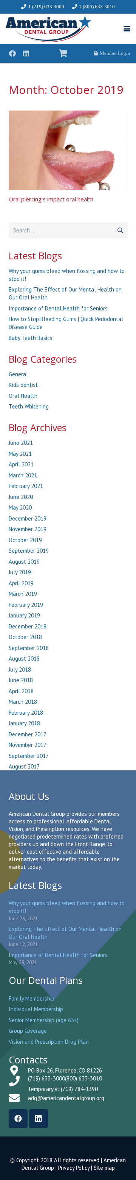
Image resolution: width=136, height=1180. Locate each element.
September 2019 (29, 550)
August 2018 (24, 658)
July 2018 (20, 669)
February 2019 (26, 604)
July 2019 (20, 572)
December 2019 (27, 518)
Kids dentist (23, 384)
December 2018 (27, 626)
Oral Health (23, 395)
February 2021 (26, 485)
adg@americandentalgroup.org (66, 1098)
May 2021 (20, 453)
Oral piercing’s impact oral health (51, 199)
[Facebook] (12, 53)
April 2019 (21, 583)
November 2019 (27, 529)
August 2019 (24, 561)
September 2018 (29, 648)
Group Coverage (28, 1030)
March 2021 (23, 475)
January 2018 (24, 723)
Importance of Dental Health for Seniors (58, 308)
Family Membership (31, 998)
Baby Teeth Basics (31, 337)
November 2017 (27, 744)
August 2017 (24, 766)
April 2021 (21, 464)
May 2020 (20, 507)
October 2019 (25, 540)
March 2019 (23, 593)
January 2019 (24, 615)
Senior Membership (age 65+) (44, 1020)
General (18, 374)
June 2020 (21, 496)
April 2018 (21, 691)
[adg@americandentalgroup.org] (18, 1098)
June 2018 (21, 680)
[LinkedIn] (26, 53)
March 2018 (23, 701)
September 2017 (29, 755)
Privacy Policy (74, 1167)
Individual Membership (36, 1009)
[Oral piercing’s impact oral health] (68, 150)
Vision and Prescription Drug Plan (49, 1041)
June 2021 (21, 442)
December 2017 (27, 734)
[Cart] (63, 53)
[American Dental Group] (48, 29)
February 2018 (26, 712)
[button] (127, 28)
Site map (104, 1167)
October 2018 (25, 637)
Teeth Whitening (29, 406)
